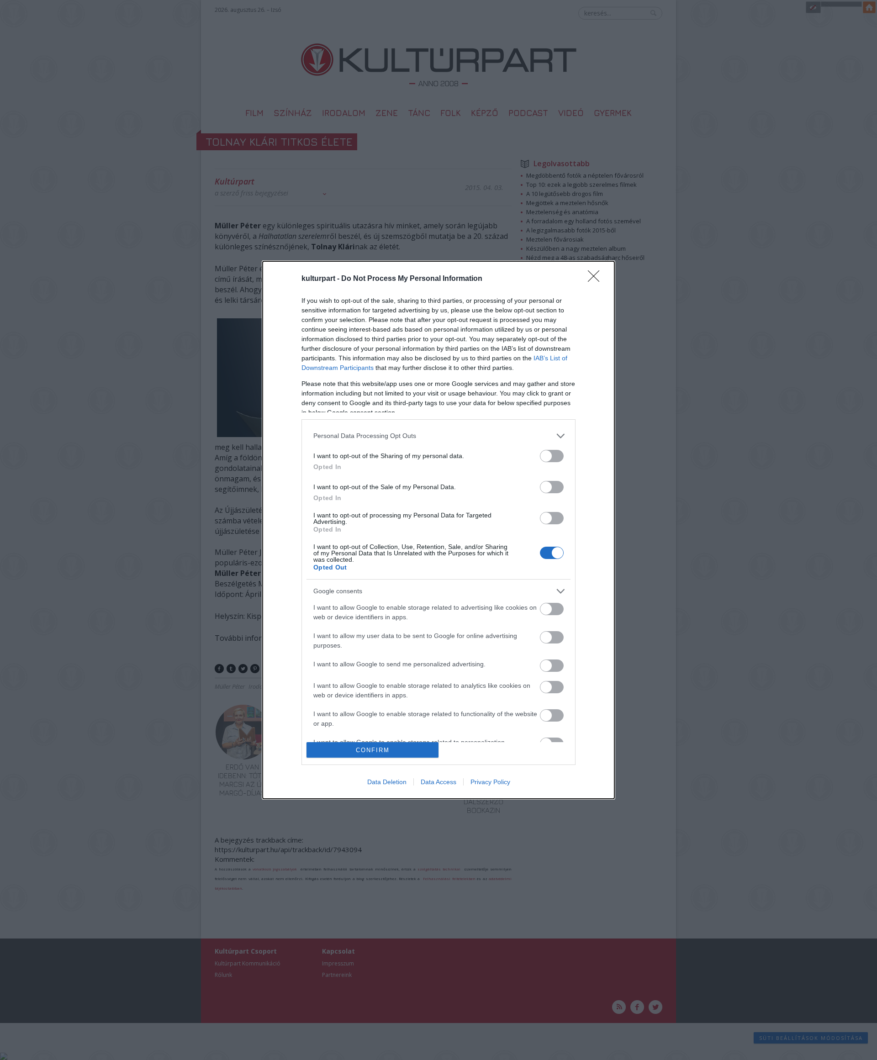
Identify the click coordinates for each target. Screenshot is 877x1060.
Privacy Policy (490, 782)
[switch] (552, 456)
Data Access (438, 782)
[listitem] (438, 436)
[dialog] (438, 530)
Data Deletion (387, 782)
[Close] (596, 279)
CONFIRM (373, 750)
